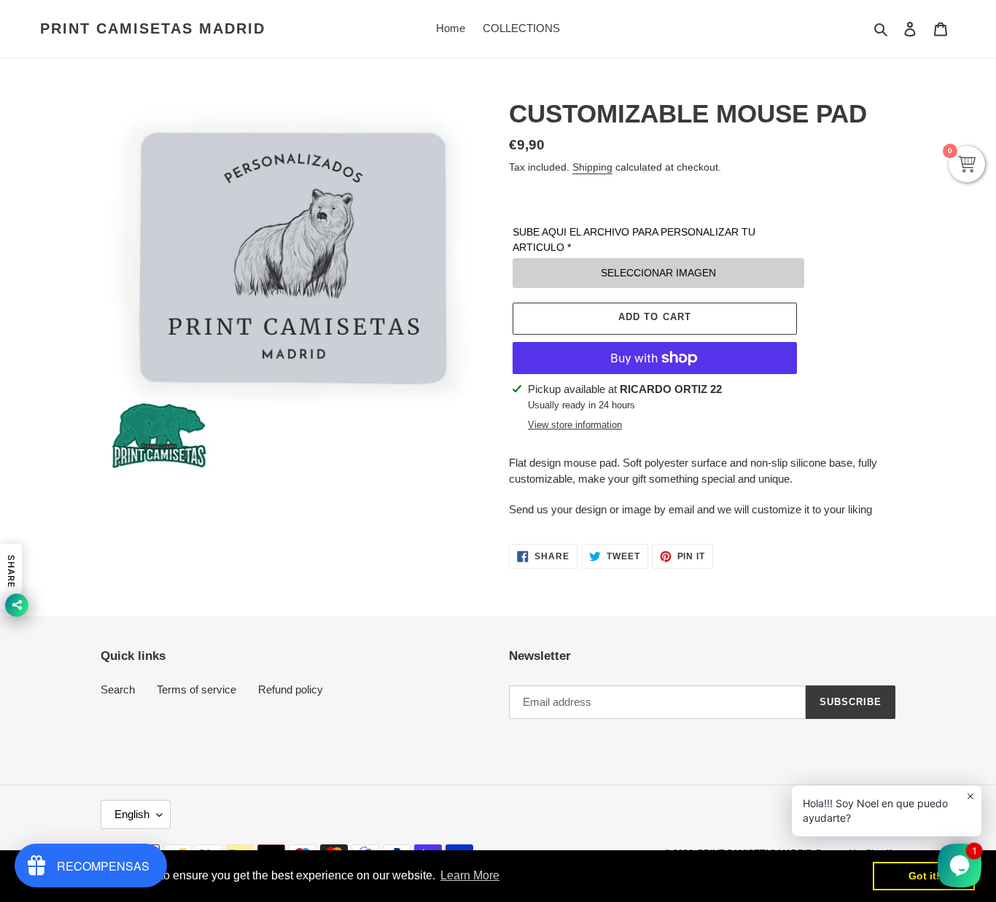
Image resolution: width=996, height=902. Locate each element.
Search (118, 689)
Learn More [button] (469, 875)
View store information (575, 424)
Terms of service (196, 689)
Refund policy (290, 689)
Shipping (592, 167)
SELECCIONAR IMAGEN (658, 273)
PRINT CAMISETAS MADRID (152, 28)
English (131, 814)
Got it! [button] (924, 876)
